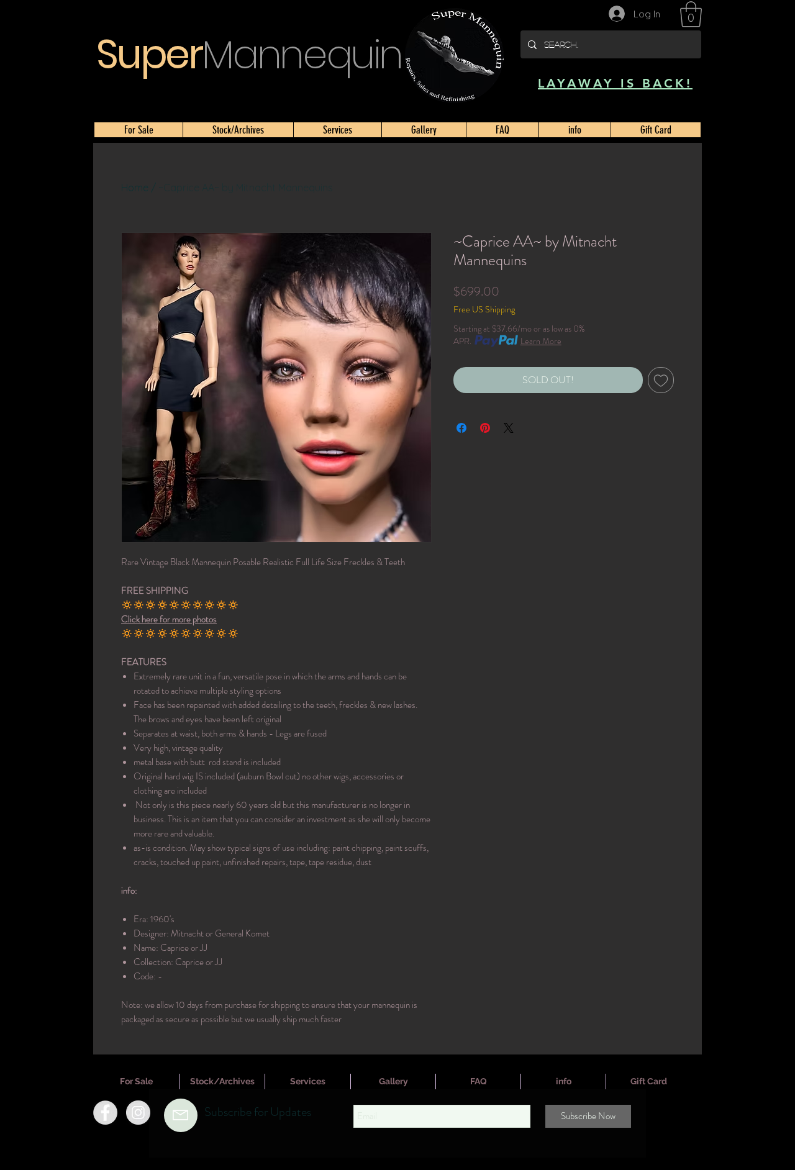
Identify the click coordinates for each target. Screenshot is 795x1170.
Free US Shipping (484, 309)
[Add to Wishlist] (661, 380)
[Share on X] (508, 427)
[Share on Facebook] (461, 427)
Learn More (540, 341)
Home (134, 187)
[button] (691, 14)
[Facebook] (105, 1112)
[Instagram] (138, 1112)
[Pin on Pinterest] (485, 427)
